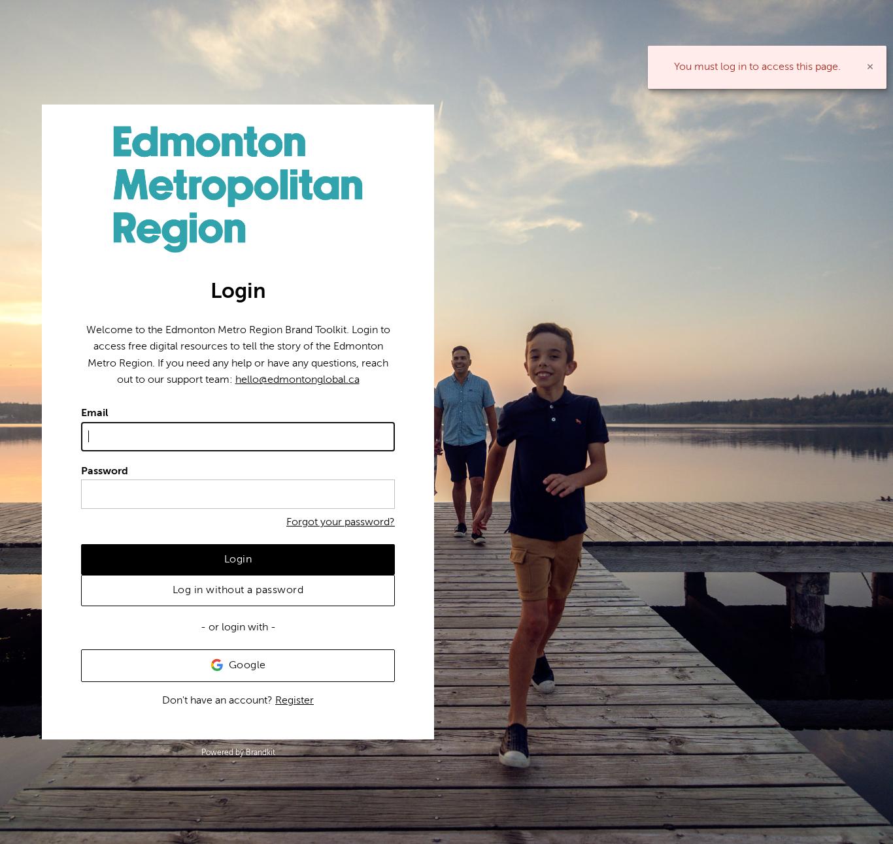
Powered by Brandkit (238, 752)
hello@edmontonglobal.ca (297, 379)
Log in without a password (238, 590)
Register (294, 700)
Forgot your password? (340, 522)
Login (238, 559)
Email (95, 413)
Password (104, 471)
